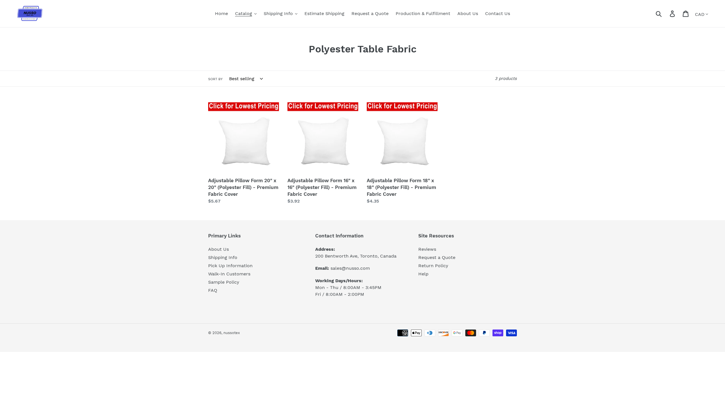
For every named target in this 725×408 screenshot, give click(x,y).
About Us (218, 249)
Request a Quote (436, 257)
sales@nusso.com (350, 268)
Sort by (215, 79)
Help (423, 274)
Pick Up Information (230, 265)
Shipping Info (222, 257)
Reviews (427, 249)
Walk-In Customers (229, 274)
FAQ (212, 290)
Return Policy (433, 265)
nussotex (231, 333)
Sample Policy (223, 282)
